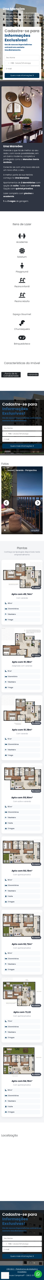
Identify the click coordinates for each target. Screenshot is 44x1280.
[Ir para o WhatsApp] (38, 1274)
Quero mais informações (21, 75)
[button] (37, 502)
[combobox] (9, 63)
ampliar (35, 530)
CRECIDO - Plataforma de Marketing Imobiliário (22, 1270)
